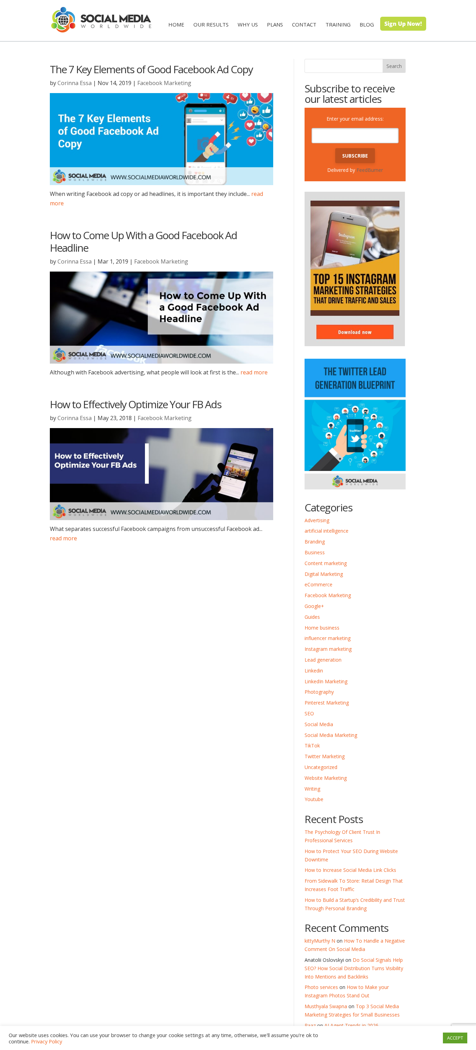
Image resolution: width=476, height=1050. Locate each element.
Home (176, 24)
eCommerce (318, 584)
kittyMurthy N (320, 940)
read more (254, 372)
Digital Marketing (324, 574)
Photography (319, 691)
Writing (312, 788)
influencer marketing (328, 638)
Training (338, 24)
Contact (304, 24)
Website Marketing (326, 778)
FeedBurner (369, 170)
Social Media (319, 724)
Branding (315, 541)
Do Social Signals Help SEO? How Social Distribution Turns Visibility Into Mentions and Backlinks (354, 968)
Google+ (314, 606)
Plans (275, 24)
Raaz (310, 1025)
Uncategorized (321, 767)
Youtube (314, 799)
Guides (312, 617)
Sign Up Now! (403, 24)
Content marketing (326, 563)
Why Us (248, 24)
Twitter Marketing (325, 756)
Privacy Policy (46, 1041)
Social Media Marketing (331, 735)
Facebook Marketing (164, 83)
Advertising (317, 520)
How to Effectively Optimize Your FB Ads (135, 404)
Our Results (211, 24)
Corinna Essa (74, 83)
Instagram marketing (328, 649)
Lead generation (323, 659)
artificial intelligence (326, 530)
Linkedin (314, 670)
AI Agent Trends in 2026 (351, 1025)
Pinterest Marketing (327, 702)
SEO (309, 713)
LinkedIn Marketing (326, 681)
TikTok (312, 745)
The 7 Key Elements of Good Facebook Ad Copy (151, 69)
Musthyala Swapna (326, 1006)
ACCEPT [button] (455, 1038)
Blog (367, 24)
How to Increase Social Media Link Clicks (350, 870)
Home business (322, 627)
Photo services (321, 987)
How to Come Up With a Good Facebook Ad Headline (143, 241)
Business (315, 552)
